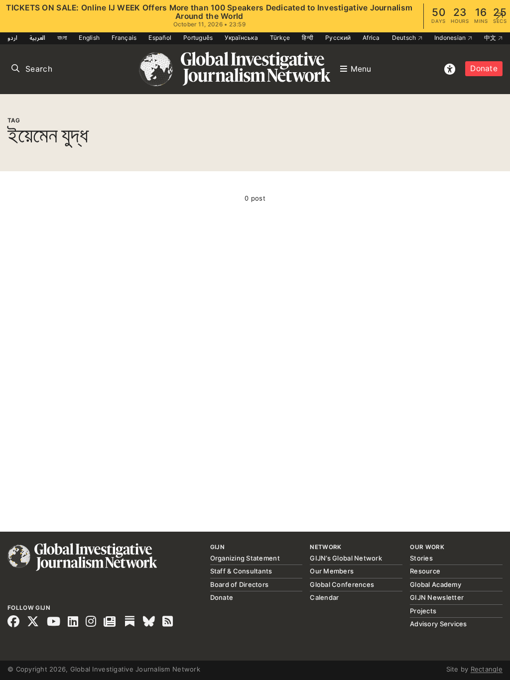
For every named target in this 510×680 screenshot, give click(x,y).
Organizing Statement (245, 558)
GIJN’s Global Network (346, 558)
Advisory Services (438, 624)
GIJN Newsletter (437, 597)
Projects (423, 611)
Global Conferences (342, 584)
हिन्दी (307, 37)
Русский (338, 37)
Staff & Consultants (241, 571)
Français (124, 37)
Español (159, 37)
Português (198, 37)
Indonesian (451, 37)
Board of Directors (239, 584)
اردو (12, 37)
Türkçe (280, 37)
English (89, 37)
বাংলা (62, 37)
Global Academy (435, 584)
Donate (484, 68)
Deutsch (405, 37)
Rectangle (487, 669)
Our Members (332, 571)
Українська (241, 37)
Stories (421, 558)
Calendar (324, 597)
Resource (425, 571)
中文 (491, 37)
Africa (371, 37)
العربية (37, 37)
